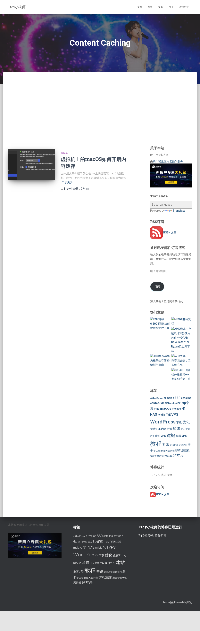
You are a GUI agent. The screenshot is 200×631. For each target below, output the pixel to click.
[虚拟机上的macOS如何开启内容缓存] (31, 164)
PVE (168, 414)
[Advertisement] (100, 114)
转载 (161, 456)
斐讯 (165, 444)
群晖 (178, 450)
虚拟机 (64, 152)
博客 (150, 7)
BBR (177, 398)
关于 (171, 7)
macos (165, 408)
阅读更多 (67, 182)
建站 (170, 435)
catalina (186, 397)
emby (173, 403)
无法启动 (174, 445)
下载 (179, 422)
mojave (176, 408)
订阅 (157, 286)
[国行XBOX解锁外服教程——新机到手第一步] (181, 374)
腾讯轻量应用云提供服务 (168, 161)
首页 (139, 7)
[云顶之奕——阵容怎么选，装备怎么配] (181, 360)
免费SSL (155, 428)
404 (152, 398)
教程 (156, 443)
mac (156, 408)
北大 (183, 429)
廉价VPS (160, 435)
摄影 (160, 7)
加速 (176, 428)
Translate (178, 210)
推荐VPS (181, 435)
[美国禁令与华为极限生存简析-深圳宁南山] (160, 360)
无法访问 (183, 445)
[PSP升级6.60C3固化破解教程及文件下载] (160, 323)
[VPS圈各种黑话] (181, 321)
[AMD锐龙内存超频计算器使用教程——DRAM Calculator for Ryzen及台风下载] (181, 340)
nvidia (161, 414)
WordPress (163, 422)
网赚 (172, 451)
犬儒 (167, 451)
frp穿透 (98, 541)
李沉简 (157, 451)
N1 (183, 408)
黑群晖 (168, 455)
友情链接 (184, 7)
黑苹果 (178, 456)
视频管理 (154, 456)
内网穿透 (166, 428)
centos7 (155, 403)
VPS (174, 414)
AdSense (158, 398)
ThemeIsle (180, 602)
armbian (169, 397)
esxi (178, 403)
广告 (152, 436)
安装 (188, 429)
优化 (186, 422)
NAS (153, 414)
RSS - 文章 (169, 232)
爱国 (163, 451)
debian (165, 403)
